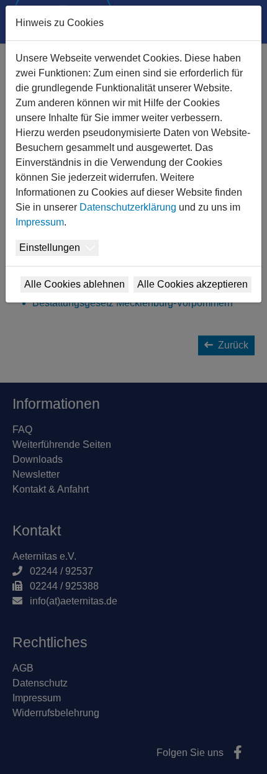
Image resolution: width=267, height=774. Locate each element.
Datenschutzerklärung (127, 207)
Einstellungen (49, 247)
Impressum (40, 222)
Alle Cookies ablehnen (74, 284)
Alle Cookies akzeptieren (192, 284)
